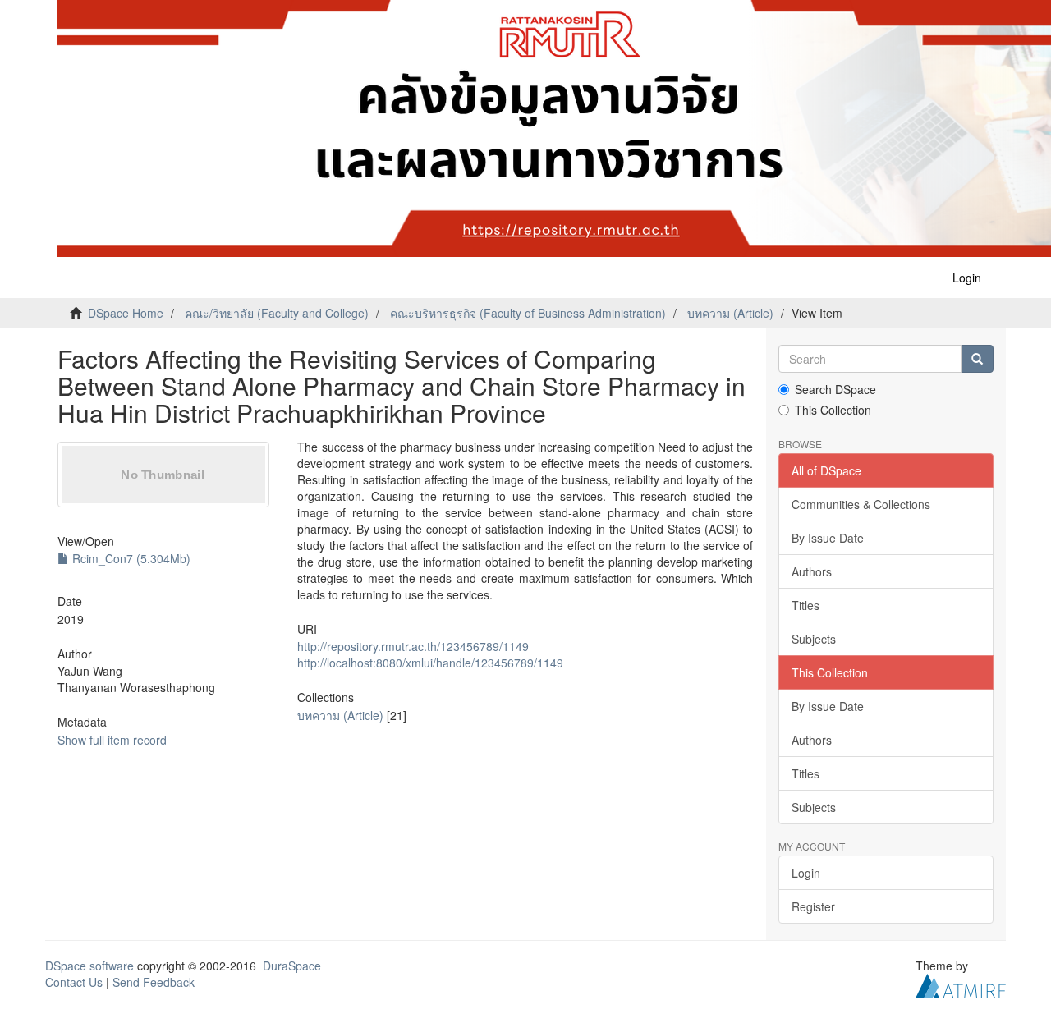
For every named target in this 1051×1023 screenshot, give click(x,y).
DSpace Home (125, 313)
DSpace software (89, 965)
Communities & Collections (861, 504)
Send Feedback (153, 982)
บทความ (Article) (730, 313)
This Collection (833, 409)
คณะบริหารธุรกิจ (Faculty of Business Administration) (528, 313)
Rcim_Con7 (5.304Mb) (129, 558)
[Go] (977, 359)
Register (813, 906)
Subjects (814, 639)
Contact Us (74, 982)
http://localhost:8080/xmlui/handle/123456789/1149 (430, 662)
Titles (805, 605)
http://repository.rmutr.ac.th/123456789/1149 (413, 646)
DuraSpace (292, 965)
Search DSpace (835, 389)
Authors (812, 571)
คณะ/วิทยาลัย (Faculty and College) (277, 313)
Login (806, 873)
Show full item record (112, 740)
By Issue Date (828, 538)
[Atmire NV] (961, 984)
